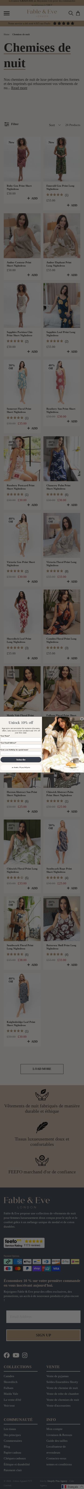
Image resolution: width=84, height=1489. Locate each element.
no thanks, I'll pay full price (21, 767)
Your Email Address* (8, 743)
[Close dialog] (81, 718)
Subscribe (20, 759)
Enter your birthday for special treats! (14, 750)
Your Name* (5, 736)
